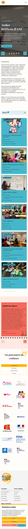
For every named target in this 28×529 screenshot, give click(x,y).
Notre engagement (5, 492)
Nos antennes (4, 494)
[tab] (14, 365)
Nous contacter (4, 500)
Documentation (17, 498)
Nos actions (16, 492)
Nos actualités (17, 496)
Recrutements (4, 498)
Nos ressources (17, 500)
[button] (25, 2)
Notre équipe (4, 496)
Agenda (15, 494)
